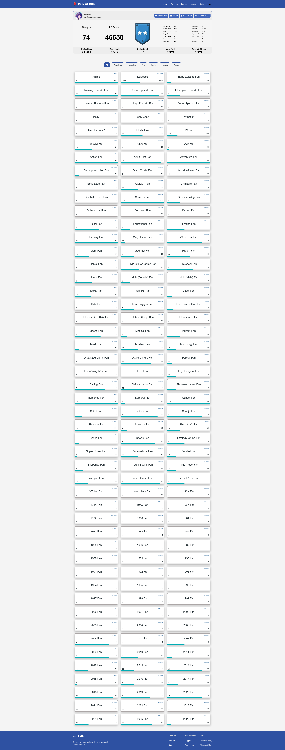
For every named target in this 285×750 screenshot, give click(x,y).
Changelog (189, 745)
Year (143, 65)
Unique (176, 65)
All (107, 65)
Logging (188, 740)
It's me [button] (175, 16)
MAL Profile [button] (187, 16)
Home (164, 4)
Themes (165, 65)
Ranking (174, 4)
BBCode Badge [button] (203, 16)
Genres (153, 65)
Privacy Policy (206, 740)
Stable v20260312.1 (80, 745)
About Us (172, 740)
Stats (202, 4)
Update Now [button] (162, 16)
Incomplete (131, 65)
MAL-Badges (87, 742)
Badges (184, 4)
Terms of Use (206, 745)
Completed (117, 65)
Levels (193, 4)
